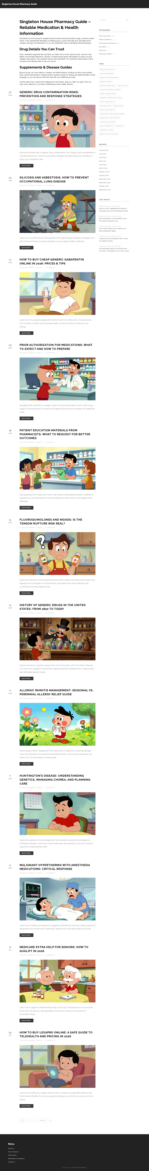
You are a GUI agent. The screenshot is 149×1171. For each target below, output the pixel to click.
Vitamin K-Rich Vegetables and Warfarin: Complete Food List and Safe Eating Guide (113, 210)
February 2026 (104, 172)
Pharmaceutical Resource (109, 43)
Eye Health (104, 47)
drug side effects (107, 110)
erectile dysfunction (109, 134)
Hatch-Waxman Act (107, 102)
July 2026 (102, 154)
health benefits (106, 126)
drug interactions (107, 86)
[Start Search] (127, 19)
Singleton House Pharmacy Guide (19, 4)
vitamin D (119, 126)
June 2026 (102, 157)
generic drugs (106, 81)
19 (50, 1120)
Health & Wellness (107, 39)
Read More (26, 165)
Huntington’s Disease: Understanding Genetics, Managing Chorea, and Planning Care (55, 779)
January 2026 (104, 175)
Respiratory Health (106, 54)
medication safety (107, 69)
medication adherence (109, 77)
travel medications (108, 94)
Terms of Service (13, 1152)
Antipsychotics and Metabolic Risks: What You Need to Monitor (113, 240)
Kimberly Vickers (35, 100)
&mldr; (43, 1120)
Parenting (103, 50)
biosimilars (118, 106)
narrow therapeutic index (111, 98)
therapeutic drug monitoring (112, 114)
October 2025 (103, 186)
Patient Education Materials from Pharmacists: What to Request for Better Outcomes (55, 434)
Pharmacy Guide (107, 36)
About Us (11, 1148)
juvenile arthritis (107, 122)
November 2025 (104, 182)
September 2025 (105, 190)
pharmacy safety (107, 130)
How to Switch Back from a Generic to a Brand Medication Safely (112, 230)
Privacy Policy (12, 1155)
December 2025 (104, 179)
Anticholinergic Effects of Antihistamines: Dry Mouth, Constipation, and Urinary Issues (114, 250)
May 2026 (102, 161)
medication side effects (110, 118)
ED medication (105, 106)
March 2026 (103, 168)
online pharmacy (107, 73)
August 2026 (103, 150)
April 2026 (102, 165)
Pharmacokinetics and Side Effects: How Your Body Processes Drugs (113, 220)
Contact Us (11, 1162)
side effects (123, 86)
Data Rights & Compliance (16, 1158)
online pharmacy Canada (110, 90)
